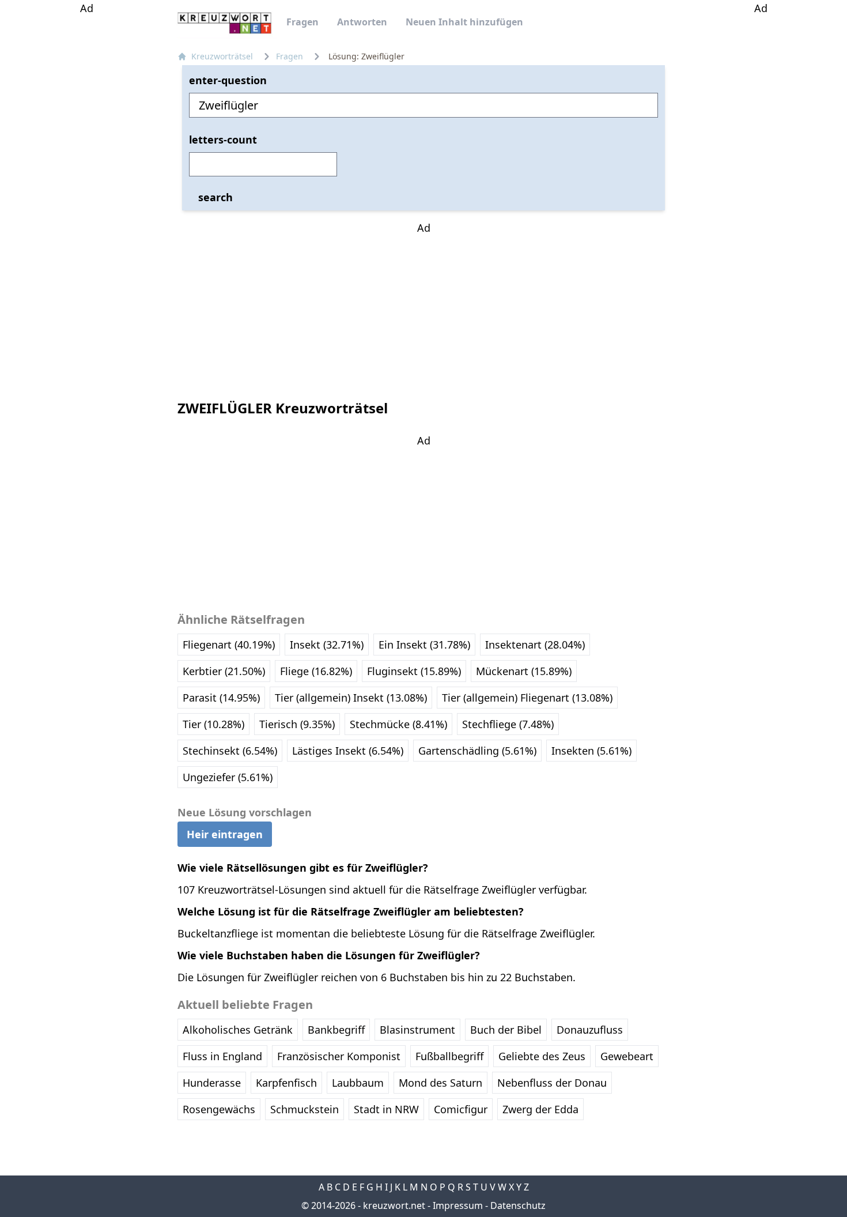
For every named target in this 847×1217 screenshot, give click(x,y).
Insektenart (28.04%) (535, 644)
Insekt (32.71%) (327, 644)
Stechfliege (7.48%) (508, 724)
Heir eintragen (225, 834)
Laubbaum (358, 1083)
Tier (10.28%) (213, 724)
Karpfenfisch (286, 1083)
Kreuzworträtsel (222, 56)
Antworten (362, 22)
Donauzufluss (590, 1030)
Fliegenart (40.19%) (229, 644)
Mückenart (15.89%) (524, 671)
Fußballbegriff (449, 1056)
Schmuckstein (304, 1109)
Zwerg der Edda (540, 1109)
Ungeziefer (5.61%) (228, 777)
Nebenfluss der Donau (552, 1083)
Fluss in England (222, 1056)
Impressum (458, 1205)
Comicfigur (460, 1109)
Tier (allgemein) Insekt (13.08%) (351, 697)
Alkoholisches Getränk (238, 1030)
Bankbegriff (336, 1030)
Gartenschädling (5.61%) (477, 751)
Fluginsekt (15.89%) (414, 671)
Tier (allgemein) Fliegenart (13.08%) (527, 697)
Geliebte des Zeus (541, 1056)
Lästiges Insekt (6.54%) (347, 751)
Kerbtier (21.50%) (224, 671)
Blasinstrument (417, 1030)
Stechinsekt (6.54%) (230, 751)
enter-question (228, 80)
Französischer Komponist (338, 1056)
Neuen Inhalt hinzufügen (464, 22)
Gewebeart (626, 1056)
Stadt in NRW (386, 1109)
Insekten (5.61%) (591, 751)
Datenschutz (518, 1205)
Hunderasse (212, 1083)
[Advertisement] (86, 189)
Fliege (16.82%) (316, 671)
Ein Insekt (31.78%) (424, 644)
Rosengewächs (219, 1109)
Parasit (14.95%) (221, 697)
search (215, 197)
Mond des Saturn (440, 1083)
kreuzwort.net (394, 1205)
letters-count (223, 139)
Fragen (302, 22)
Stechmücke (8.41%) (398, 724)
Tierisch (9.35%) (297, 724)
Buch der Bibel (506, 1030)
